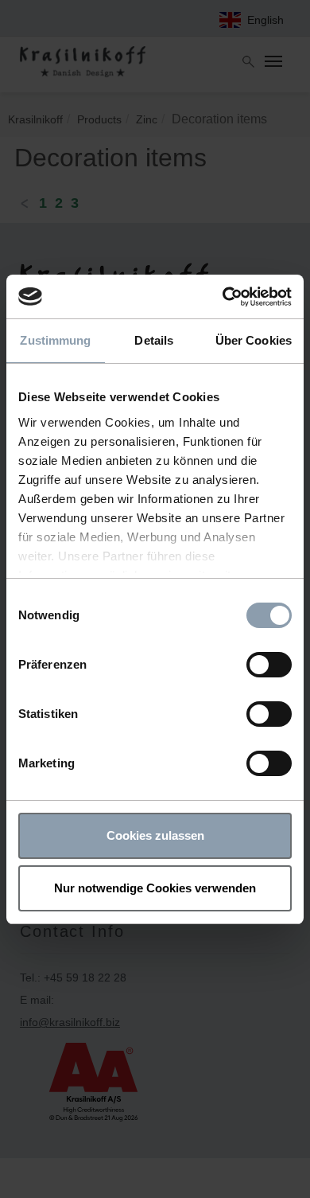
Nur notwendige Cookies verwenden (155, 888)
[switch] (269, 664)
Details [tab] (153, 340)
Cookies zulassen (155, 835)
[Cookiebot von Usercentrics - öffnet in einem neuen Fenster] (223, 297)
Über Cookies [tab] (253, 340)
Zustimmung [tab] (55, 340)
